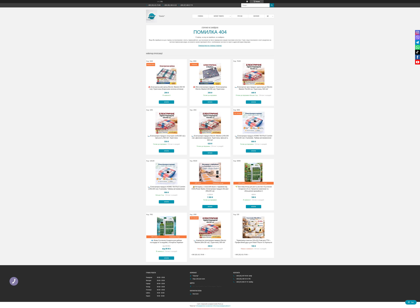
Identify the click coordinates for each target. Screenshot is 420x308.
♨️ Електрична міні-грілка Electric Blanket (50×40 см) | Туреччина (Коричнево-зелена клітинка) (166, 88)
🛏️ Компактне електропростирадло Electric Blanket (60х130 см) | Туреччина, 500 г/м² (210, 241)
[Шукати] (272, 5)
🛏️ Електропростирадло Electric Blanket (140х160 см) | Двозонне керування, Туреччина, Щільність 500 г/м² (210, 138)
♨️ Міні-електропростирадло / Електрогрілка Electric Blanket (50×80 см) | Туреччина (210, 88)
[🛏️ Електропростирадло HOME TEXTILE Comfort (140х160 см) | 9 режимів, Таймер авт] (166, 174)
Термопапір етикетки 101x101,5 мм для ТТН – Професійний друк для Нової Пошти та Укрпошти (253, 241)
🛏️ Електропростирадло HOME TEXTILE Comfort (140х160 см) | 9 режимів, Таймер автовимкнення (166, 188)
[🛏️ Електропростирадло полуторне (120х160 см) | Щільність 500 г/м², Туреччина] (166, 123)
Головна (200, 16)
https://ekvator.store (199, 279)
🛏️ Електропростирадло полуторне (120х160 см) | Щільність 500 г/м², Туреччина (166, 137)
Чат (412, 302)
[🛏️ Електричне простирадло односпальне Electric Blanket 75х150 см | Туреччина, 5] (253, 74)
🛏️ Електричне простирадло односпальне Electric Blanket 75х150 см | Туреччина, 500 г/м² (253, 88)
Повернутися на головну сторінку (210, 46)
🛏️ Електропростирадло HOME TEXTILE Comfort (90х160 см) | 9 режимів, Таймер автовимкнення (253, 137)
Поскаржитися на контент (205, 306)
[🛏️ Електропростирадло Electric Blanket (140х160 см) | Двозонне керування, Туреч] (210, 123)
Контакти (256, 16)
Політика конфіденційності (222, 306)
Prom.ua (220, 304)
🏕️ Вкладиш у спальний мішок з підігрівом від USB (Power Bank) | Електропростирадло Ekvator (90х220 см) (210, 189)
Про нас (239, 16)
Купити (166, 102)
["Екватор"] (151, 16)
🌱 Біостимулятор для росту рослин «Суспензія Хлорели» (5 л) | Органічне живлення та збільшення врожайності (253, 189)
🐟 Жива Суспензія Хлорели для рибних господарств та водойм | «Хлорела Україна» (166, 241)
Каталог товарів (219, 16)
